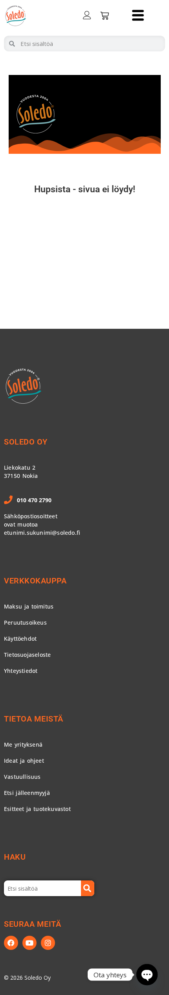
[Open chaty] (147, 974)
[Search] (87, 888)
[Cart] (104, 15)
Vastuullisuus (22, 776)
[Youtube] (29, 943)
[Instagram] (48, 943)
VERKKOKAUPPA (35, 580)
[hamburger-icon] (138, 16)
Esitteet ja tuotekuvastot (37, 809)
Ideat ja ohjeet (24, 760)
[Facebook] (11, 943)
